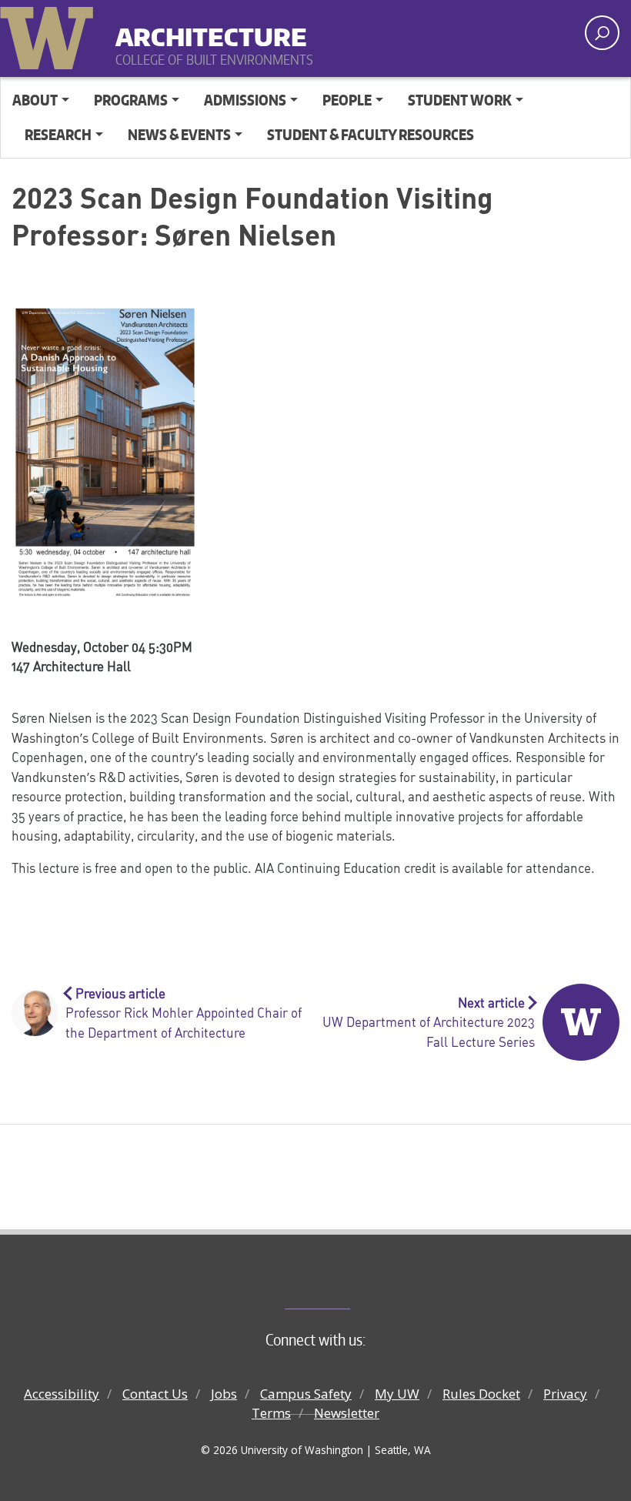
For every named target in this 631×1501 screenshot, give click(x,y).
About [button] (35, 99)
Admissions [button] (245, 99)
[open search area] (602, 32)
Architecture (211, 30)
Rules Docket (481, 1393)
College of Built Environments (347, 1283)
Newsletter (346, 1413)
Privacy (565, 1393)
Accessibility (61, 1393)
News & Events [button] (179, 134)
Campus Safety (306, 1393)
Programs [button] (131, 99)
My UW (397, 1393)
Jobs (224, 1393)
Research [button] (58, 134)
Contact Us (155, 1393)
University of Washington (50, 34)
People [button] (347, 99)
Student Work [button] (460, 99)
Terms (271, 1413)
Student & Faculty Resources (370, 134)
